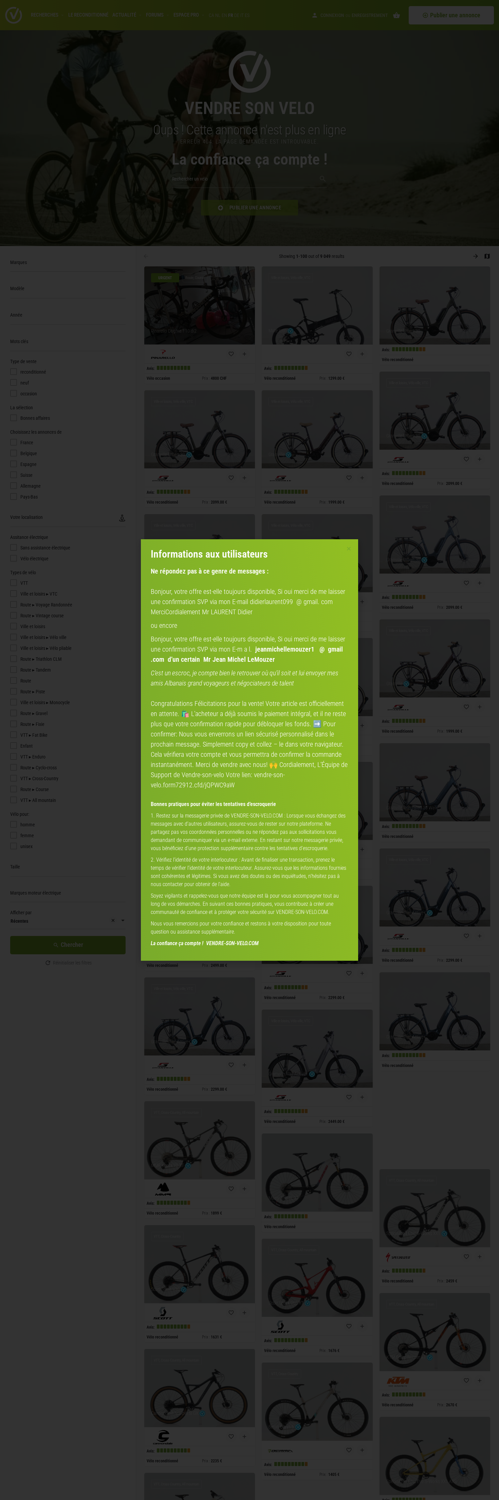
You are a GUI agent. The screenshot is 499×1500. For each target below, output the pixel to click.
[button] (348, 548)
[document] (249, 750)
